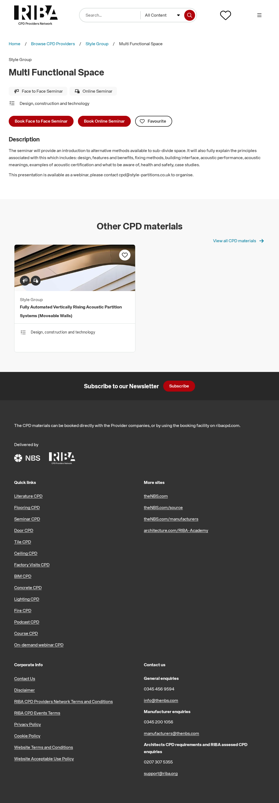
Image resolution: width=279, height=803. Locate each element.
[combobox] (162, 15)
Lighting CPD (26, 599)
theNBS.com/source (163, 507)
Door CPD (23, 530)
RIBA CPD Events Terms (37, 712)
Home (14, 43)
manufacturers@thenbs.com (171, 733)
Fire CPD (22, 610)
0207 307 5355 (158, 761)
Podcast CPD (26, 621)
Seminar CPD (27, 518)
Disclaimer (24, 690)
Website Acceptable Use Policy (44, 758)
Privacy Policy (27, 724)
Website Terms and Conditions (43, 747)
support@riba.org (161, 773)
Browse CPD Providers (53, 43)
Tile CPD (22, 541)
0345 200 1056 (158, 721)
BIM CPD (22, 576)
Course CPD (26, 633)
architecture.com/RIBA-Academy (176, 530)
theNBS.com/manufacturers (171, 518)
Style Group (97, 43)
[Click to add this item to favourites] (125, 255)
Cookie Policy (27, 735)
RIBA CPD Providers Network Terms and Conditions (63, 701)
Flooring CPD (27, 507)
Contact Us (24, 678)
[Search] (189, 15)
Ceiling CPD (25, 553)
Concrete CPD (28, 587)
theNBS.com (156, 496)
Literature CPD (28, 496)
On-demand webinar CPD (38, 644)
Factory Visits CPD (32, 564)
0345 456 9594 (159, 688)
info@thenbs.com (161, 700)
